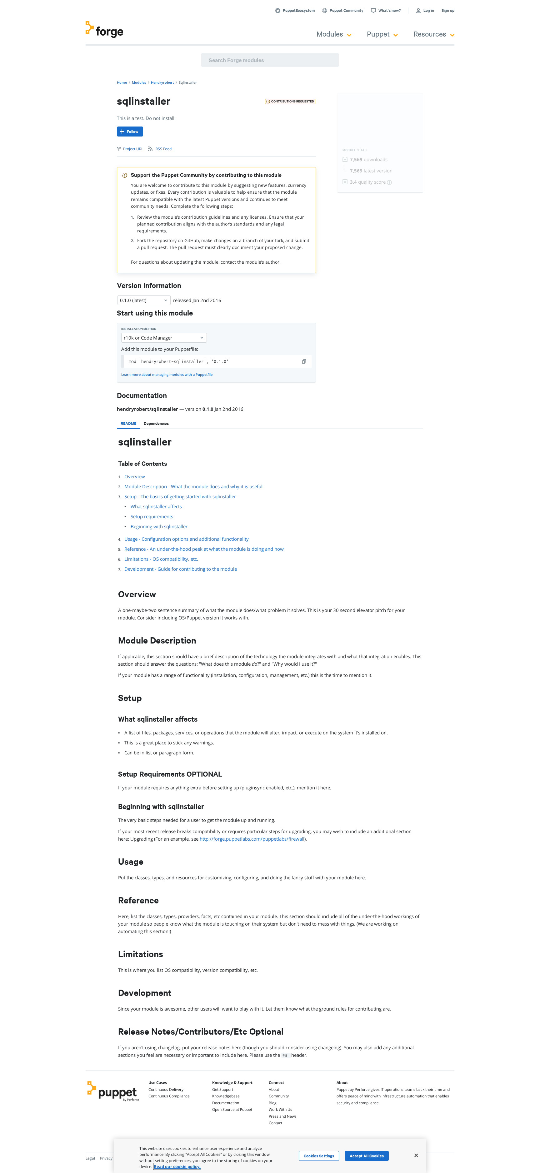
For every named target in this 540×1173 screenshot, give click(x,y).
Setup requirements (152, 516)
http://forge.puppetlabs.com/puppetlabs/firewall (252, 839)
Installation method (138, 329)
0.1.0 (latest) (133, 300)
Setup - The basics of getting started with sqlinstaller (180, 496)
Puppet (378, 33)
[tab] (128, 423)
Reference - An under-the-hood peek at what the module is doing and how (204, 549)
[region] (270, 1156)
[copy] (304, 361)
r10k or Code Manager (148, 338)
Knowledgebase (226, 1096)
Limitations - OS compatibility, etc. (161, 559)
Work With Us (280, 1109)
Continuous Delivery (165, 1089)
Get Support (222, 1089)
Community (279, 1096)
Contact (275, 1123)
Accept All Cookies (367, 1155)
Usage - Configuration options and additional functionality (186, 539)
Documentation (225, 1103)
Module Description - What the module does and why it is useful (193, 486)
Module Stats (354, 150)
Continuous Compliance (169, 1096)
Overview (134, 476)
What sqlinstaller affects (156, 506)
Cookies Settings (319, 1155)
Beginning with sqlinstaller (159, 526)
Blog (273, 1103)
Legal (90, 1158)
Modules (330, 33)
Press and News (283, 1116)
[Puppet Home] (113, 1102)
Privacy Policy (111, 1158)
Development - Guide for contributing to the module (180, 569)
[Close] (416, 1155)
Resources (429, 33)
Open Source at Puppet (232, 1109)
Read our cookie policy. (177, 1166)
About (274, 1089)
